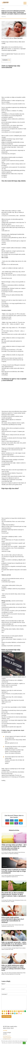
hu (3, 1037)
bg (6, 1036)
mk (10, 1037)
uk (9, 1038)
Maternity (4, 16)
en (4, 1036)
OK (24, 1043)
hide (9, 60)
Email (3, 989)
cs (7, 1037)
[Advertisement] (14, 82)
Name (3, 984)
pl (8, 1037)
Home (3, 8)
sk (8, 1036)
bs (7, 1038)
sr (5, 1038)
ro (4, 1038)
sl (9, 1036)
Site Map (5, 1030)
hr (5, 1037)
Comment (5, 994)
